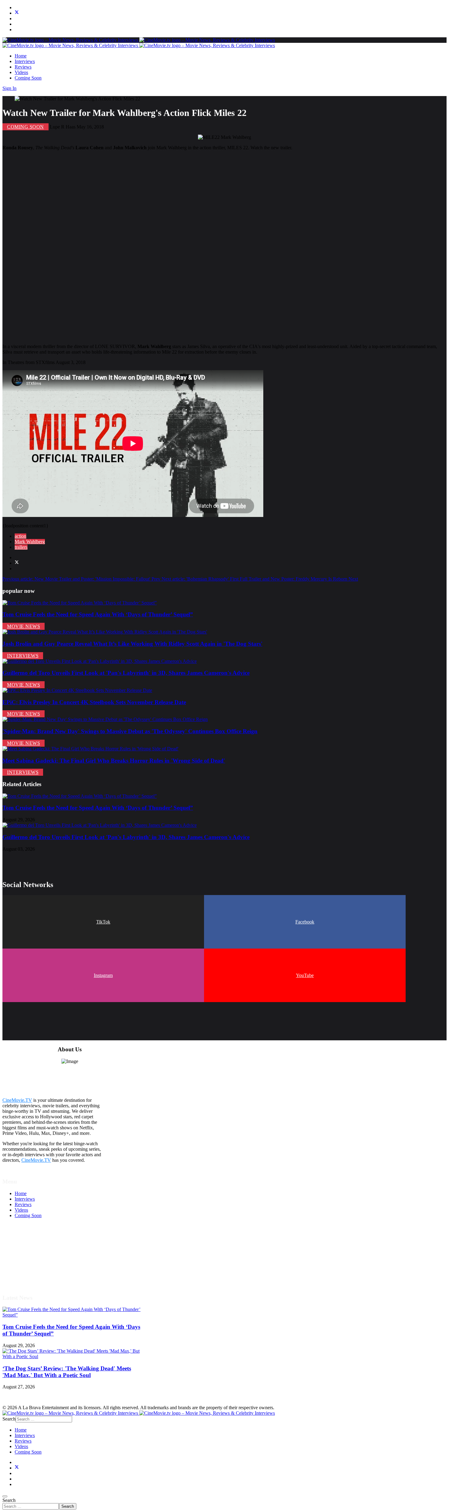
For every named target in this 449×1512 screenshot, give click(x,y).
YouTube (305, 975)
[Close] (4, 1496)
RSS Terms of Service (36, 1254)
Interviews (25, 61)
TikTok (103, 921)
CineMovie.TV (17, 1100)
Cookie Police (28, 1265)
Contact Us (25, 1276)
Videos (21, 72)
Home (21, 55)
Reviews (23, 66)
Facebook (304, 921)
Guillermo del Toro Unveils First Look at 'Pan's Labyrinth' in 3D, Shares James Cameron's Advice (126, 673)
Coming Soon (28, 77)
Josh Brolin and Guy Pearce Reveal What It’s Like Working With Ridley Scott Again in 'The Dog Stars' (132, 644)
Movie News (23, 626)
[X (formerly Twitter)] (17, 563)
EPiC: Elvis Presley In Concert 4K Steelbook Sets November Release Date (94, 702)
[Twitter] (17, 13)
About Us (24, 1270)
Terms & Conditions (34, 1248)
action (20, 536)
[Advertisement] (185, 247)
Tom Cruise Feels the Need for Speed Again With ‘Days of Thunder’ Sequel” (97, 614)
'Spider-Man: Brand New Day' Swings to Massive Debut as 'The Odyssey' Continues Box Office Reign (129, 731)
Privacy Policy (29, 1259)
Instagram (103, 975)
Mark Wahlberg (30, 541)
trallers (21, 547)
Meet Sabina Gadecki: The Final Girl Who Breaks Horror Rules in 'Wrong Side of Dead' (113, 760)
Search (9, 1500)
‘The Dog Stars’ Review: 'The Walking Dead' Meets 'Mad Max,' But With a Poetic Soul (66, 1371)
